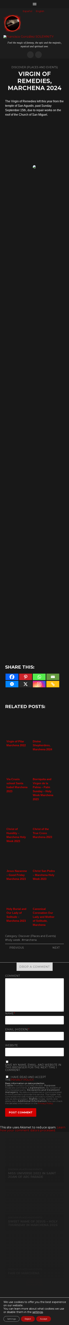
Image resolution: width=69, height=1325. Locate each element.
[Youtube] (38, 54)
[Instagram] (39, 684)
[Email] (52, 677)
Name (10, 1013)
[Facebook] (12, 677)
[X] (25, 684)
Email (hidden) (17, 1029)
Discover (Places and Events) (37, 936)
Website (11, 1045)
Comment (12, 976)
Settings (11, 1318)
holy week (13, 940)
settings (37, 1312)
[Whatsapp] (39, 677)
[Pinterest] (25, 677)
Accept (43, 1318)
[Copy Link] (52, 684)
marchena (30, 940)
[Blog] (30, 54)
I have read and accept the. (25, 1078)
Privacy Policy (22, 1079)
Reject (28, 1318)
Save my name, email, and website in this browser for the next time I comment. (33, 1067)
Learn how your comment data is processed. (32, 1129)
